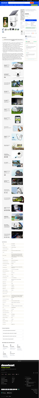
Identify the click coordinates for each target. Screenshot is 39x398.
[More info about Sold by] (35, 22)
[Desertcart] (4, 2)
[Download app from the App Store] (9, 393)
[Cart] (37, 2)
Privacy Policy (35, 390)
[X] (35, 373)
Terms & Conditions (34, 389)
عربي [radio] (25, 0)
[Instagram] (33, 373)
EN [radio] (23, 0)
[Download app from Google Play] (4, 393)
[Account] (35, 2)
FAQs (37, 393)
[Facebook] (37, 373)
